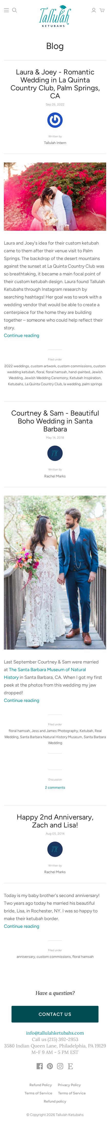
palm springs (92, 384)
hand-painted (79, 372)
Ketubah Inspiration (85, 378)
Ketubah (86, 731)
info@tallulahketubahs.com (55, 1033)
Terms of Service (38, 1093)
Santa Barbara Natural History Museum (51, 737)
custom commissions (75, 366)
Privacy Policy (69, 1085)
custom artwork (43, 366)
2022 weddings (16, 366)
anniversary (26, 957)
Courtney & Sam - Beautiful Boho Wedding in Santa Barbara (55, 421)
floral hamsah (56, 372)
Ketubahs (15, 384)
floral (40, 372)
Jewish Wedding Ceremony (46, 378)
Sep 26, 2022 (55, 104)
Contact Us (55, 1014)
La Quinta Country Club (43, 384)
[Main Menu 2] (6, 10)
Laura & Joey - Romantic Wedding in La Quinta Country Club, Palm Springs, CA (55, 84)
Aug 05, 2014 (55, 833)
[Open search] (14, 10)
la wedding (72, 384)
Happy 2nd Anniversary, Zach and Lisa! (55, 821)
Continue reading (21, 335)
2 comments (55, 787)
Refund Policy (40, 1085)
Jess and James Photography (54, 731)
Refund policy (55, 1101)
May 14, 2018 (55, 437)
